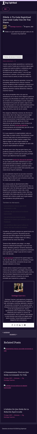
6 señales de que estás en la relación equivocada (16, 213)
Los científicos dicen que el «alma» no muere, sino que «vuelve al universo (16, 226)
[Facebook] (12, 325)
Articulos (16, 378)
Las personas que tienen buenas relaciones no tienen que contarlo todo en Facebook (18, 219)
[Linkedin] (20, 325)
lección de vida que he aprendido (23, 159)
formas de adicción (21, 125)
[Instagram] (17, 325)
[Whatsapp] (15, 325)
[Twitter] (22, 325)
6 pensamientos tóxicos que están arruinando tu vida (15, 207)
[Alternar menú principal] (6, 9)
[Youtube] (25, 325)
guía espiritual (9, 258)
